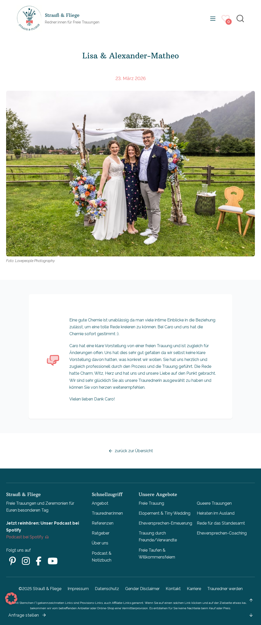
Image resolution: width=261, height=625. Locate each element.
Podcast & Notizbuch (101, 557)
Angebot (100, 503)
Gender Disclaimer (142, 588)
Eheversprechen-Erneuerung (165, 523)
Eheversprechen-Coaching (222, 533)
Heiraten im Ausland (215, 513)
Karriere (194, 588)
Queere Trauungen (214, 503)
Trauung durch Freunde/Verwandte (158, 536)
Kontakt (173, 588)
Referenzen (102, 523)
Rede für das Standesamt (221, 523)
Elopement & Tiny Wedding (164, 513)
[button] (11, 598)
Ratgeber (100, 533)
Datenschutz (107, 588)
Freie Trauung (151, 503)
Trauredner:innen (107, 513)
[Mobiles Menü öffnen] (212, 19)
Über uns (100, 543)
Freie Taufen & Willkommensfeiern (157, 553)
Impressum (78, 588)
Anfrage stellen (23, 615)
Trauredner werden (225, 588)
